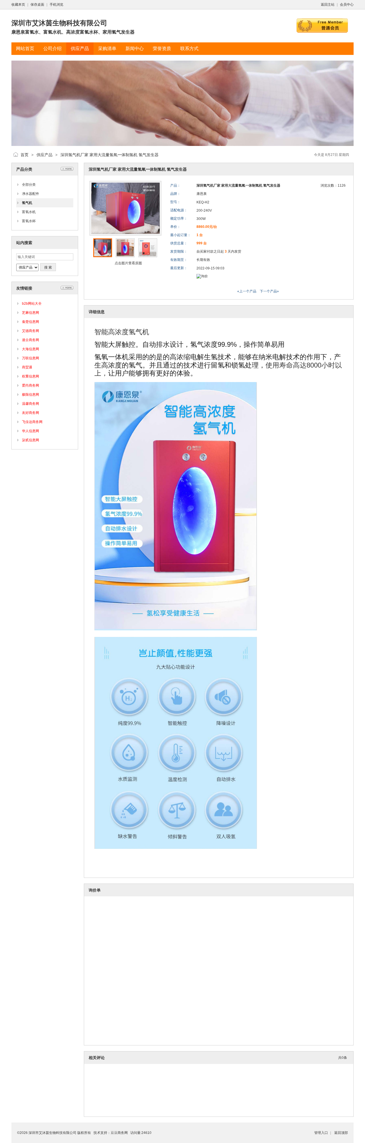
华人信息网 (30, 431)
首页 (25, 154)
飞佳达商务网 (32, 422)
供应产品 (44, 154)
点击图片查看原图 (128, 263)
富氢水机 (29, 212)
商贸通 (27, 367)
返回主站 (327, 5)
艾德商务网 (30, 331)
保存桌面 (37, 5)
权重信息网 (30, 376)
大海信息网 (30, 349)
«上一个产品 (246, 291)
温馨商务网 (30, 404)
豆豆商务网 (119, 1133)
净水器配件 (30, 194)
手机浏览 (56, 5)
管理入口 (321, 1133)
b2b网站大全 (32, 304)
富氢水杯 (29, 221)
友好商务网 (30, 413)
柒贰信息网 (30, 440)
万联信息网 (30, 358)
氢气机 (27, 203)
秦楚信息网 (30, 322)
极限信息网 (30, 395)
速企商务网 (30, 340)
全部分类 (29, 185)
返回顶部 (341, 1133)
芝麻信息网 (30, 313)
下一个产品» (269, 291)
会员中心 (347, 5)
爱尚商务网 (30, 385)
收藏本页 (18, 5)
